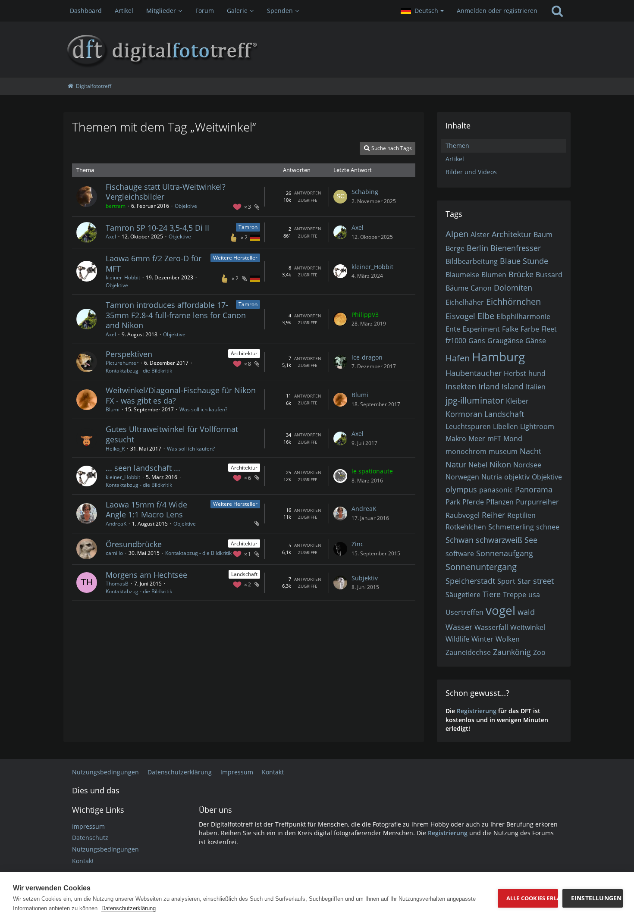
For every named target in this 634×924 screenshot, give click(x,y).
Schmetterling (511, 527)
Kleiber (517, 401)
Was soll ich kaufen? (203, 409)
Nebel (477, 465)
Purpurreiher (537, 502)
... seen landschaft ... (143, 468)
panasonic (496, 490)
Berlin (477, 248)
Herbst (515, 373)
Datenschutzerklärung (128, 908)
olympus (461, 489)
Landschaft (244, 574)
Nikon (500, 464)
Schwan (460, 540)
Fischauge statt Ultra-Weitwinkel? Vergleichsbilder (166, 192)
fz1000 (456, 340)
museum (503, 451)
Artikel (455, 159)
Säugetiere (463, 594)
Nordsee (527, 465)
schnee (547, 527)
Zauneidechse (468, 652)
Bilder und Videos (471, 172)
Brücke (521, 274)
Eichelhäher (465, 302)
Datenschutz (90, 837)
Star (524, 581)
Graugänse (505, 340)
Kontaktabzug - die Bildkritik (139, 370)
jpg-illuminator (475, 400)
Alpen (457, 234)
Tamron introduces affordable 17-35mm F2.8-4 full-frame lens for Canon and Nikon (176, 315)
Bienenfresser (515, 248)
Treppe (514, 594)
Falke (510, 329)
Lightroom (537, 426)
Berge (455, 248)
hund (537, 373)
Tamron (248, 227)
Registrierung (476, 711)
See (530, 540)
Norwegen (462, 477)
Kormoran (464, 414)
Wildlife (457, 639)
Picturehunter (122, 362)
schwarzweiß (499, 540)
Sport (506, 581)
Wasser (459, 627)
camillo (114, 553)
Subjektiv (365, 578)
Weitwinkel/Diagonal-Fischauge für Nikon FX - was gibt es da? (181, 395)
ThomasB (117, 583)
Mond (512, 438)
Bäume (457, 288)
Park (453, 502)
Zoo (539, 652)
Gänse (535, 340)
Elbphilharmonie (523, 316)
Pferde (473, 502)
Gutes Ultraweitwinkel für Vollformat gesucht (172, 434)
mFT (494, 438)
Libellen (505, 426)
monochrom (466, 451)
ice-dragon (367, 357)
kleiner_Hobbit (123, 277)
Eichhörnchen (513, 301)
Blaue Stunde (524, 261)
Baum (543, 234)
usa (534, 594)
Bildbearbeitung (472, 261)
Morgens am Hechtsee (146, 575)
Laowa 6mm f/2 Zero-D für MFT (153, 263)
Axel (111, 236)
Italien (536, 387)
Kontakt (83, 861)
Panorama (533, 489)
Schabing (365, 192)
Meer (476, 438)
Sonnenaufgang (504, 553)
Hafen (458, 358)
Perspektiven (129, 354)
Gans (476, 340)
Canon (481, 288)
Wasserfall (491, 627)
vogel (500, 610)
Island (513, 386)
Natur (456, 464)
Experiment (481, 329)
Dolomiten (513, 287)
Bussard (549, 274)
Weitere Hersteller (235, 257)
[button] (422, 11)
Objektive (186, 206)
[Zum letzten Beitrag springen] (340, 197)
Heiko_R (115, 448)
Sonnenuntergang (481, 567)
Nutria (491, 477)
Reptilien (521, 515)
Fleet (549, 329)
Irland (488, 386)
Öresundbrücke (134, 544)
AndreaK (116, 523)
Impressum (88, 826)
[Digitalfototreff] (317, 49)
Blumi (112, 409)
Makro (456, 438)
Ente (453, 329)
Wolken (508, 639)
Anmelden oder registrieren (497, 10)
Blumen (493, 274)
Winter (482, 639)
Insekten (461, 386)
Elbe (485, 316)
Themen (457, 145)
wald (526, 612)
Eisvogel (460, 316)
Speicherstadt (470, 581)
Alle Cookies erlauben (532, 898)
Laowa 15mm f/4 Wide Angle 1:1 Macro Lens (146, 509)
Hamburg (498, 356)
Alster (480, 234)
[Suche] (557, 11)
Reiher (493, 515)
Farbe (530, 329)
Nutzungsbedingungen (105, 849)
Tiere (492, 594)
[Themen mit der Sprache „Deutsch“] (255, 237)
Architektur (244, 353)
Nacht (530, 451)
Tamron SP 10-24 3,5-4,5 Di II (157, 227)
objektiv (517, 477)
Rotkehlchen (466, 527)
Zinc (358, 544)
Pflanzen (500, 502)
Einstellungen (596, 898)
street (543, 581)
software (460, 553)
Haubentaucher (474, 373)
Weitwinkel (527, 627)
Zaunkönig (512, 652)
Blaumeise (462, 274)
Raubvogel (463, 515)
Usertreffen (464, 612)
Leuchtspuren (468, 426)
